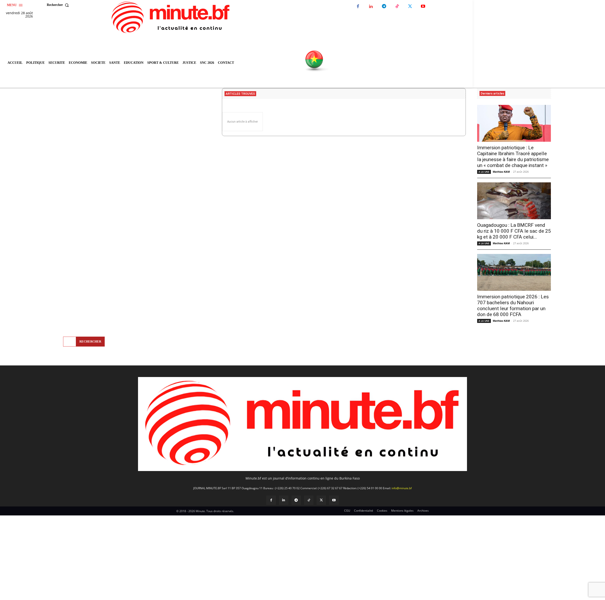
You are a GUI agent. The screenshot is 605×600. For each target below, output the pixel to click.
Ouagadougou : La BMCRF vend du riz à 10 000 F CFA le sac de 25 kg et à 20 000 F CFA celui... (514, 231)
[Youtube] (423, 6)
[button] (59, 5)
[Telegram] (384, 6)
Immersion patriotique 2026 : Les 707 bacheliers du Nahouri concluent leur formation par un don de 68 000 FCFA (513, 305)
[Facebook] (358, 6)
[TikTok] (397, 6)
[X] (410, 6)
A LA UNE (484, 171)
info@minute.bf (402, 488)
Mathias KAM (501, 171)
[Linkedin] (371, 6)
